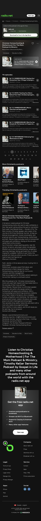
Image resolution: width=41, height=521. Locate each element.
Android (5, 496)
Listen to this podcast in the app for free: (15, 26)
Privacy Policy (7, 469)
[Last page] (30, 159)
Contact (26, 466)
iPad (4, 493)
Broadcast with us (29, 456)
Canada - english (21, 505)
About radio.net (28, 445)
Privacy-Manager (8, 479)
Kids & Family (28, 333)
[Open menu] (39, 15)
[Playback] (36, 62)
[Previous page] (8, 152)
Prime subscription (29, 476)
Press (25, 449)
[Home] (3, 21)
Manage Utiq (6, 476)
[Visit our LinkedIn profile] (25, 489)
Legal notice (6, 472)
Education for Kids (17, 53)
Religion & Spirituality (9, 336)
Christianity (6, 53)
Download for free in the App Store (20, 35)
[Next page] (26, 159)
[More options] (38, 43)
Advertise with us (29, 452)
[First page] (4, 152)
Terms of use (7, 466)
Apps (25, 469)
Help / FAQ (27, 472)
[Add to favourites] (32, 43)
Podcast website (7, 328)
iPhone (5, 489)
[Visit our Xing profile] (29, 489)
